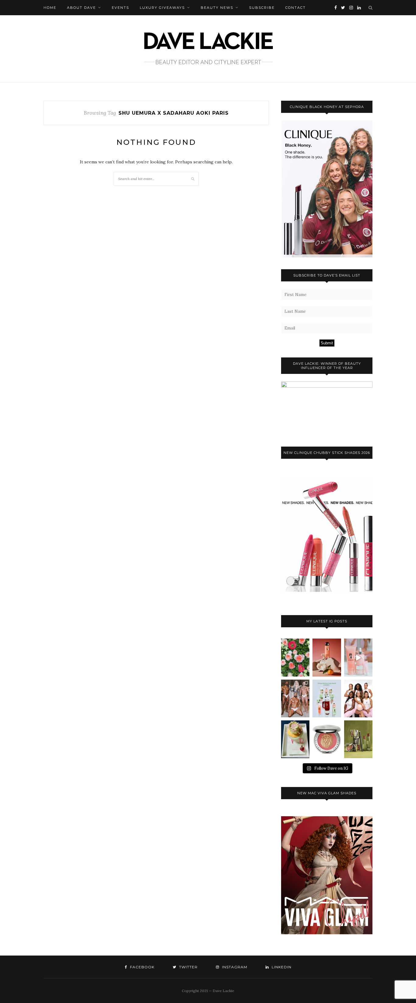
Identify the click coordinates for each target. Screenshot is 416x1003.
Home (50, 7)
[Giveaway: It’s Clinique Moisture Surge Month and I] (326, 698)
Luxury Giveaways (162, 7)
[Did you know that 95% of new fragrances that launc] (295, 739)
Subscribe (262, 7)
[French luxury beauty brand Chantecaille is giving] (358, 739)
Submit (327, 343)
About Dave (81, 7)
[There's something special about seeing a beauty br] (358, 698)
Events (120, 7)
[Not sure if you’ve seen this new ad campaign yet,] (358, 657)
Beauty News (217, 7)
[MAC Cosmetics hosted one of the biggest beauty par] (295, 698)
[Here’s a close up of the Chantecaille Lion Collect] (326, 739)
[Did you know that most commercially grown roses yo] (295, 657)
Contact (295, 7)
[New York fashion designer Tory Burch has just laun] (326, 657)
